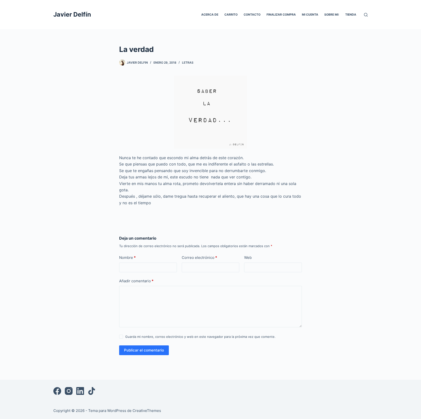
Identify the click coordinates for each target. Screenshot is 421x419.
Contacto (252, 14)
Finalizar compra (281, 14)
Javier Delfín (72, 14)
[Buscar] (366, 15)
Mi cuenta (310, 14)
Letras (187, 62)
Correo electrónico (199, 257)
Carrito (231, 14)
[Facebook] (57, 391)
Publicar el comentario (144, 350)
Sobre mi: (331, 14)
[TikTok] (92, 391)
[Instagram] (69, 391)
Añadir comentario (136, 281)
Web (248, 257)
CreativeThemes (147, 410)
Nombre (127, 257)
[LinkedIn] (80, 391)
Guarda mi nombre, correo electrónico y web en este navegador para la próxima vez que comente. (200, 337)
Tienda (350, 14)
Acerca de (209, 14)
